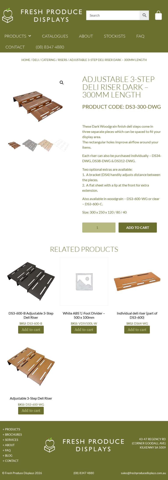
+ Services (10, 440)
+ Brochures (12, 434)
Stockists (114, 36)
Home (25, 60)
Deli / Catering (44, 60)
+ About (9, 445)
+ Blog (7, 455)
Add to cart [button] (31, 329)
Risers (62, 60)
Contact (15, 47)
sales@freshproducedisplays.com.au (143, 473)
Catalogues (55, 36)
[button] (62, 83)
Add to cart (137, 227)
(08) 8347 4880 (50, 47)
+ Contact (11, 461)
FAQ (140, 36)
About (86, 36)
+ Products (11, 429)
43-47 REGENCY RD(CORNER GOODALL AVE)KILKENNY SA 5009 (149, 443)
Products (15, 36)
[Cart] (158, 15)
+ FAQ (6, 450)
